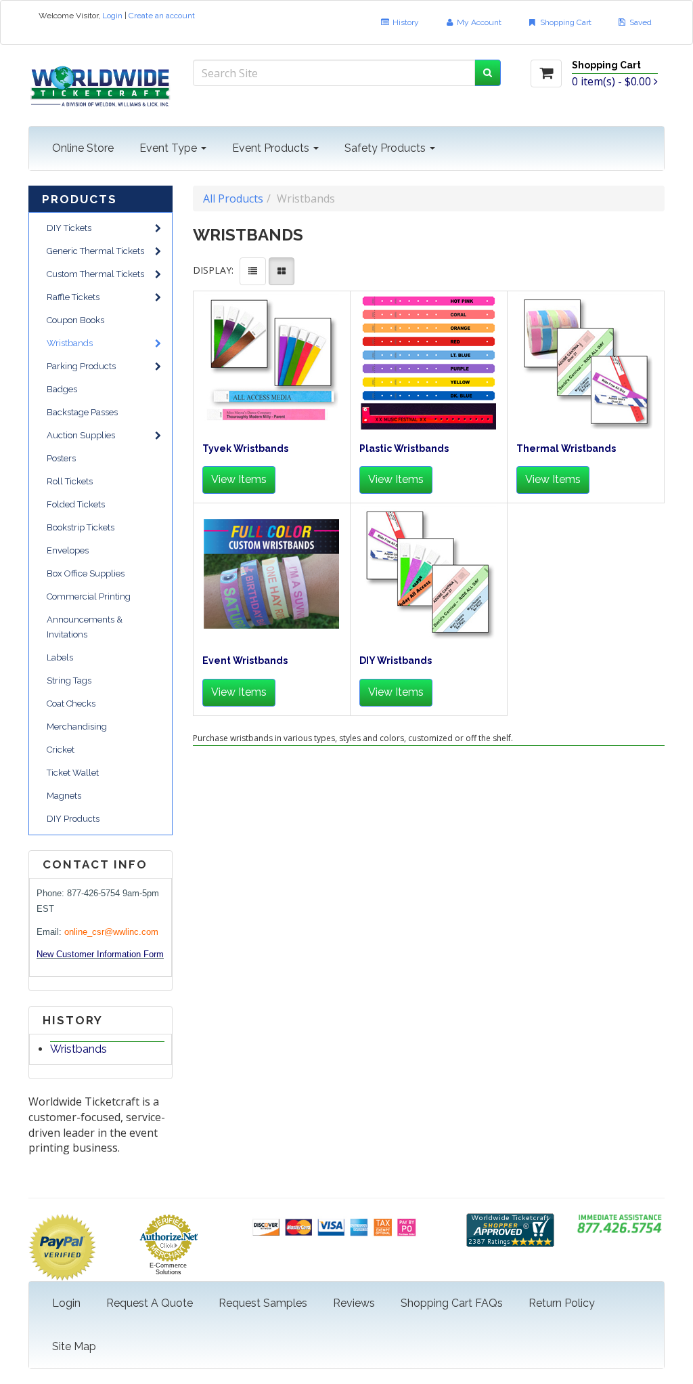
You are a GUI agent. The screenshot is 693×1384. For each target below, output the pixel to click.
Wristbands (70, 343)
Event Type (169, 148)
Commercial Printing (89, 596)
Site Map (74, 1346)
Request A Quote (149, 1303)
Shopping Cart (564, 22)
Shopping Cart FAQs (452, 1303)
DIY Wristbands (395, 661)
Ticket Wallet (73, 773)
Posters (61, 458)
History (404, 22)
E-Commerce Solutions (168, 1269)
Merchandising (77, 726)
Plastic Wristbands (404, 449)
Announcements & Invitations (84, 626)
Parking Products (81, 366)
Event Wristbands (245, 661)
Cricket (60, 750)
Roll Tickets (70, 481)
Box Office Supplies (86, 573)
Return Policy (562, 1303)
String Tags (69, 680)
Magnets (64, 796)
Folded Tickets (76, 504)
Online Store (83, 148)
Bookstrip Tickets (80, 527)
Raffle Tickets (73, 297)
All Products (233, 198)
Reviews (354, 1303)
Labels (60, 657)
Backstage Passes (82, 412)
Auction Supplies (81, 435)
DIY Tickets (69, 228)
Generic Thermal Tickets (95, 251)
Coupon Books (75, 320)
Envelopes (68, 550)
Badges (62, 389)
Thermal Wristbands (566, 449)
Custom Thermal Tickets (95, 274)
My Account (478, 22)
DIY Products (73, 819)
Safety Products (386, 148)
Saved (639, 22)
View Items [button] (239, 479)
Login (112, 15)
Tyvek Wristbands (245, 449)
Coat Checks (71, 703)
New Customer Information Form (100, 954)
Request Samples (263, 1303)
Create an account (162, 15)
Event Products (272, 148)
